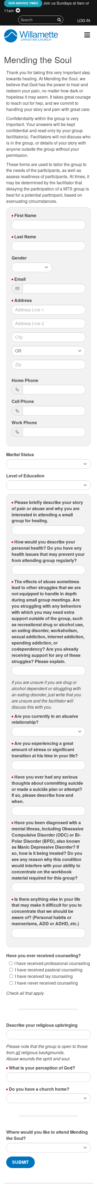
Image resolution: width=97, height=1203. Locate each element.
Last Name (25, 237)
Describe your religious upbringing (42, 1025)
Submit (20, 1162)
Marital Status (20, 455)
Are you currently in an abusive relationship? (45, 719)
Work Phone (24, 423)
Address (23, 300)
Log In (83, 20)
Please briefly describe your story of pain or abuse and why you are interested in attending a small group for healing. (47, 511)
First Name (25, 215)
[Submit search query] (59, 19)
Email (20, 279)
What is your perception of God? (42, 1068)
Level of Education (25, 476)
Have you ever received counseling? (43, 956)
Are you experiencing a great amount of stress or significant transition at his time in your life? (45, 749)
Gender (19, 258)
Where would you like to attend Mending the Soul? (47, 1135)
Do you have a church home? (39, 1089)
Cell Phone (23, 401)
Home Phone (25, 380)
